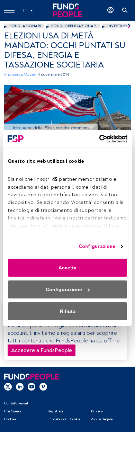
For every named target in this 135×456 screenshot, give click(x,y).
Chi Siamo (12, 411)
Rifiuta (67, 311)
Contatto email (16, 403)
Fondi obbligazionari (74, 26)
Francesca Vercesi (20, 74)
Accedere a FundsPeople (41, 350)
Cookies (10, 419)
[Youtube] (31, 387)
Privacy (97, 411)
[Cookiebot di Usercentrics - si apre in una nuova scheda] (97, 139)
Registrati (55, 411)
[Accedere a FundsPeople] (110, 10)
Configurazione (97, 246)
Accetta (67, 267)
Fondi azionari (25, 26)
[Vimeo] (43, 387)
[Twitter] (8, 387)
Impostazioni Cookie (63, 419)
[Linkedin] (20, 387)
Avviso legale (101, 419)
